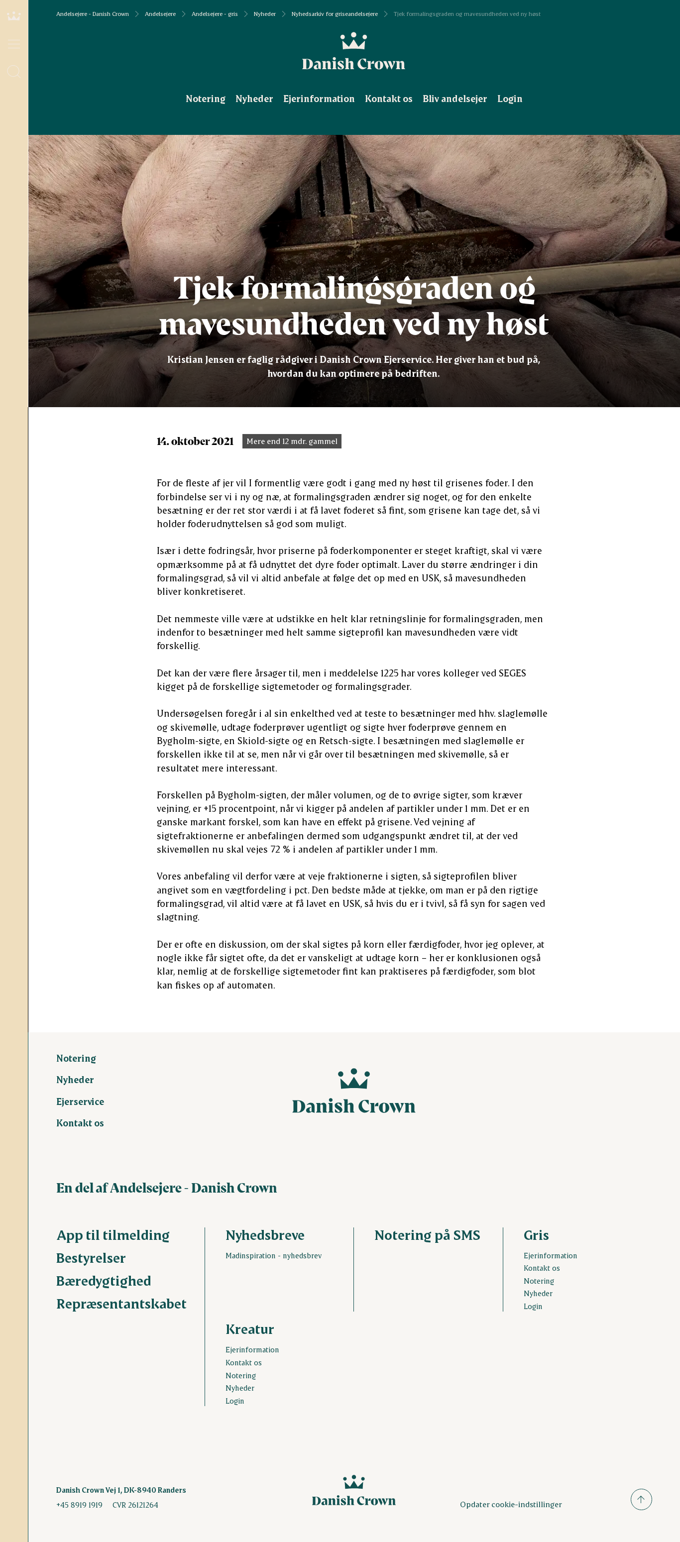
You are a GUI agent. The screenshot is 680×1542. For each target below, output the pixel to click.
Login (510, 98)
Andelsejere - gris (215, 13)
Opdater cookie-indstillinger (511, 1504)
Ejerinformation (319, 98)
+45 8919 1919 (79, 1504)
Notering (206, 98)
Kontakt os (389, 98)
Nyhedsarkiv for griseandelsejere (335, 13)
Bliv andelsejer (455, 98)
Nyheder (265, 13)
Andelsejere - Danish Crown (92, 13)
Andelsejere (160, 13)
